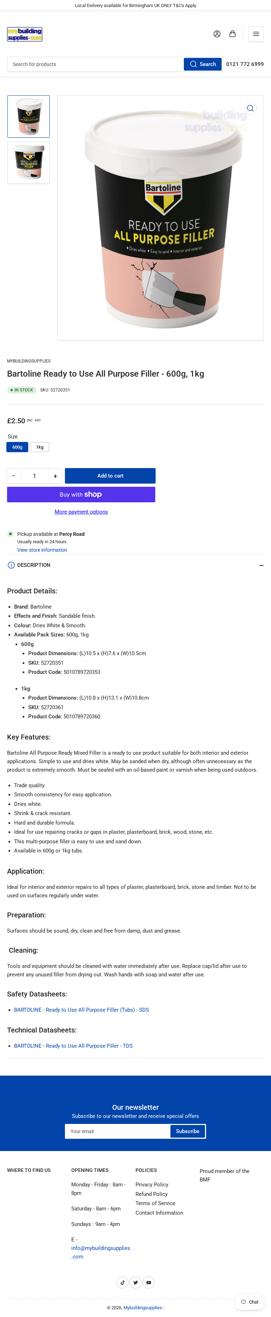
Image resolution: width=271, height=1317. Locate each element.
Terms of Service (155, 1203)
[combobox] (115, 64)
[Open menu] (256, 34)
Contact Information (159, 1213)
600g (17, 447)
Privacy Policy (152, 1184)
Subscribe (187, 1131)
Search (208, 64)
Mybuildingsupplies (28, 361)
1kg (39, 447)
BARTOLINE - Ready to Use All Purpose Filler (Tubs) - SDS (81, 1010)
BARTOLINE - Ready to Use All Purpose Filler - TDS (73, 1046)
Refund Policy (152, 1194)
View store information (42, 550)
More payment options (81, 512)
